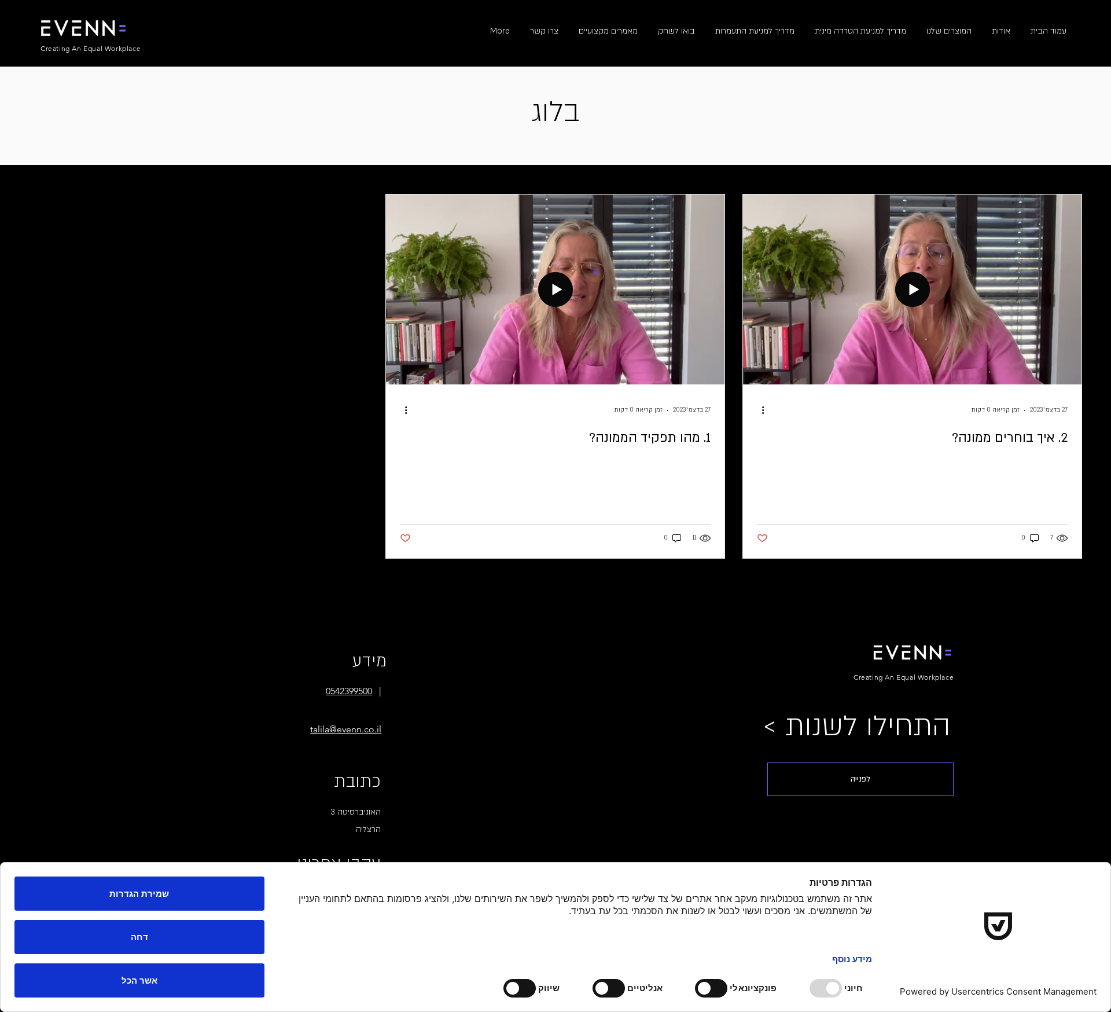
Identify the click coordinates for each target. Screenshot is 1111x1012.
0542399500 (349, 690)
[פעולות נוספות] (759, 410)
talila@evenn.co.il (345, 729)
